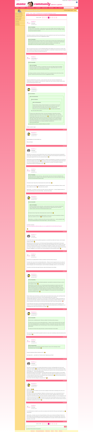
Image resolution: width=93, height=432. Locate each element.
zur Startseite (17, 0)
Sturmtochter (33, 88)
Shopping (60, 7)
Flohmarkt (38, 7)
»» (56, 17)
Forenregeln (17, 24)
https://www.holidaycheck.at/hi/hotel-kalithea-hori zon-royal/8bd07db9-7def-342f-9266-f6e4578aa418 (44, 226)
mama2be (33, 21)
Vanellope (33, 56)
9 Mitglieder (70, 0)
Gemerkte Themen (18, 16)
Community (22, 7)
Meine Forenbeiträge (19, 14)
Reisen (34, 13)
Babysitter (44, 7)
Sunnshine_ (33, 148)
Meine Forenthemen (18, 13)
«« (42, 17)
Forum (17, 7)
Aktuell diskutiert (18, 19)
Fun (56, 7)
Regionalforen (30, 7)
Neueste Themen (18, 18)
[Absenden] (75, 8)
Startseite (27, 13)
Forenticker (17, 21)
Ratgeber (51, 7)
